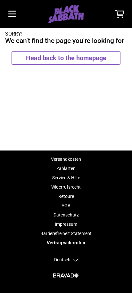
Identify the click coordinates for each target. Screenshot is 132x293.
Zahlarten (66, 168)
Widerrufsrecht (66, 187)
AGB (66, 205)
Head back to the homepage (66, 58)
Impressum (66, 224)
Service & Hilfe (66, 177)
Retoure (66, 196)
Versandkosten (66, 159)
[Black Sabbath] (66, 14)
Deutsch (62, 259)
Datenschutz (66, 214)
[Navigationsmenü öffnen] (12, 14)
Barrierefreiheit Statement (66, 233)
